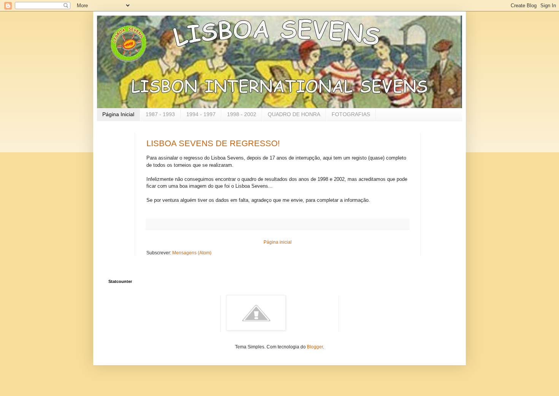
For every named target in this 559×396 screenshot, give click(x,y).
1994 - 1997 (201, 114)
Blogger (315, 347)
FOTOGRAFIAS (351, 114)
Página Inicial (118, 114)
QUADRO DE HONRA (294, 114)
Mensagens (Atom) (191, 252)
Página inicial (278, 242)
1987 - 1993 (160, 114)
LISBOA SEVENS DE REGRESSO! (213, 143)
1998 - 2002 (241, 114)
